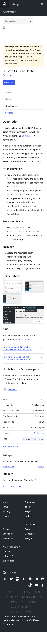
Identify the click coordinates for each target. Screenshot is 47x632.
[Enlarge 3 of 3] (41, 310)
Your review (8, 466)
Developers (8, 533)
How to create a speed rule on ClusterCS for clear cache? (17, 358)
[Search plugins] (30, 21)
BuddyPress (10, 560)
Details (8, 92)
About (5, 502)
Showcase (30, 502)
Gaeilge (12, 572)
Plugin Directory (9, 12)
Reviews (9, 99)
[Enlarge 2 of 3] (41, 284)
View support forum (12, 486)
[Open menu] (43, 4)
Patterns (29, 516)
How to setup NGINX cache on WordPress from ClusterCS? (17, 348)
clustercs (10, 75)
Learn (5, 524)
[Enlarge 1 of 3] (19, 284)
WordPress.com (11, 547)
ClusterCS (26, 136)
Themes (29, 506)
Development (11, 106)
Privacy (6, 516)
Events (28, 529)
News (5, 506)
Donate (30, 533)
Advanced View (10, 446)
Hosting (6, 511)
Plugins (28, 511)
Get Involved (31, 524)
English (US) (39, 433)
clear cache (27, 439)
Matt (6, 551)
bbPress (8, 556)
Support (9, 112)
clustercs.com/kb (24, 339)
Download (9, 82)
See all (41, 466)
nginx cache (38, 439)
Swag (29, 538)
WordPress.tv (10, 538)
